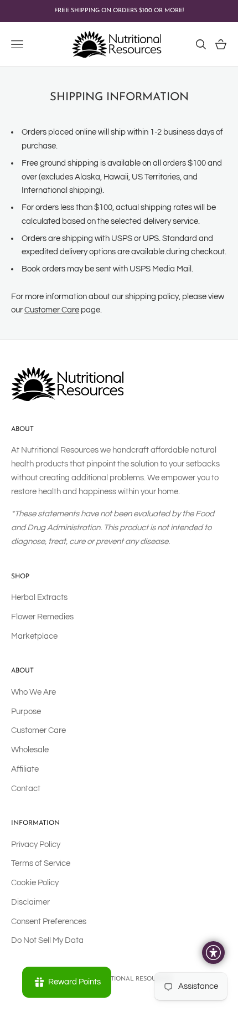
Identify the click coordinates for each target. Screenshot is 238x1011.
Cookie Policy (35, 883)
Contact (25, 788)
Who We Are (33, 692)
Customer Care (51, 310)
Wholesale (30, 750)
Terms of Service (40, 863)
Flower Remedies (42, 617)
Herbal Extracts (39, 597)
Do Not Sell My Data (47, 940)
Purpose (26, 711)
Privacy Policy (35, 844)
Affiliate (25, 769)
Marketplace (34, 636)
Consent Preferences (48, 921)
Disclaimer (30, 902)
